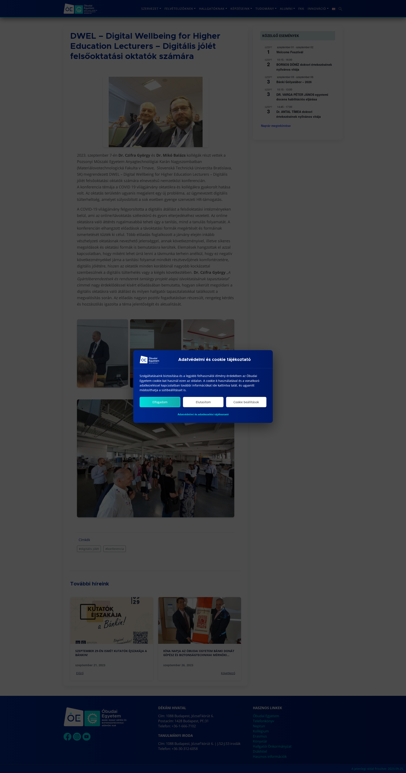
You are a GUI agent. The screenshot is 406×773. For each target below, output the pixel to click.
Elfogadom (159, 402)
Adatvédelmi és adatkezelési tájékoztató (203, 414)
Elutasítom (203, 402)
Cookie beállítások (246, 402)
